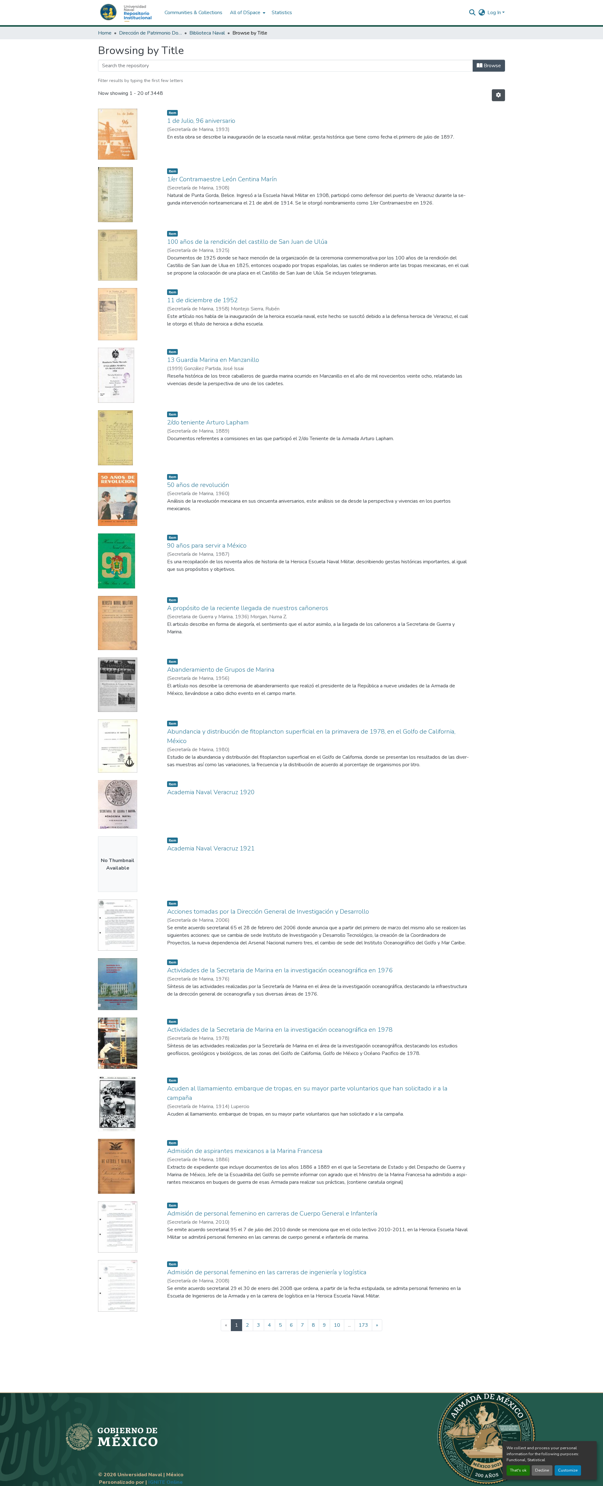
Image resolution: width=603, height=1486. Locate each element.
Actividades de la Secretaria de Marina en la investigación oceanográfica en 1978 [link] (280, 1029)
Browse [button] (491, 65)
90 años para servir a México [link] (207, 545)
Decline (542, 1470)
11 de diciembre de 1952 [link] (202, 300)
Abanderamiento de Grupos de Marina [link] (220, 669)
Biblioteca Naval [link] (207, 33)
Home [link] (104, 33)
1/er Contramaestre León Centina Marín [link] (222, 179)
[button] (128, 13)
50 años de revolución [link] (198, 485)
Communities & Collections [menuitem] (193, 12)
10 (337, 1325)
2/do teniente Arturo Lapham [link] (208, 422)
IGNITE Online (165, 1482)
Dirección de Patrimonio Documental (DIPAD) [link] (150, 33)
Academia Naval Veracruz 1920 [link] (211, 792)
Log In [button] (494, 12)
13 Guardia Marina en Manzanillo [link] (213, 360)
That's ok (518, 1470)
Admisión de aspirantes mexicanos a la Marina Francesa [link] (245, 1151)
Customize (568, 1470)
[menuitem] (247, 12)
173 (363, 1325)
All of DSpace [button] (245, 12)
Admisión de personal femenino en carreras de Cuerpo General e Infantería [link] (272, 1213)
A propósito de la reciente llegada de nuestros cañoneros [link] (247, 608)
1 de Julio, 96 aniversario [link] (201, 121)
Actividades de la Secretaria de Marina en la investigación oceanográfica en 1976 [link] (280, 970)
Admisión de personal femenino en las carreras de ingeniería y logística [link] (267, 1272)
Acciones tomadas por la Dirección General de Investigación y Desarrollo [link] (268, 911)
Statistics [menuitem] (282, 12)
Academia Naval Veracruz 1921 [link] (211, 848)
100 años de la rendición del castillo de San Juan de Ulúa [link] (247, 242)
